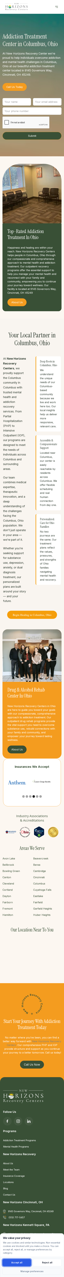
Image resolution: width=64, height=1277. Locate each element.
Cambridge (39, 871)
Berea (36, 864)
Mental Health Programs (16, 1146)
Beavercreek (40, 858)
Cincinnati (39, 877)
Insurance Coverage (14, 1175)
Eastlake (38, 896)
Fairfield (38, 902)
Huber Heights (41, 914)
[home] (16, 7)
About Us (8, 1163)
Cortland (7, 889)
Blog (5, 1188)
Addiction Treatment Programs (19, 1140)
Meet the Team (11, 1169)
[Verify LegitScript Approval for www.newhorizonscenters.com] (39, 832)
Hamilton (7, 914)
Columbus (39, 883)
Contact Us (9, 1194)
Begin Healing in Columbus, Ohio (32, 615)
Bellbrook (8, 864)
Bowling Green (11, 871)
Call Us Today (14, 86)
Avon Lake (8, 858)
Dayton (6, 896)
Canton (6, 877)
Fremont (7, 908)
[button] (56, 7)
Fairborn (7, 902)
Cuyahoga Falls (42, 889)
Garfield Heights (42, 908)
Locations (8, 1182)
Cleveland (8, 883)
